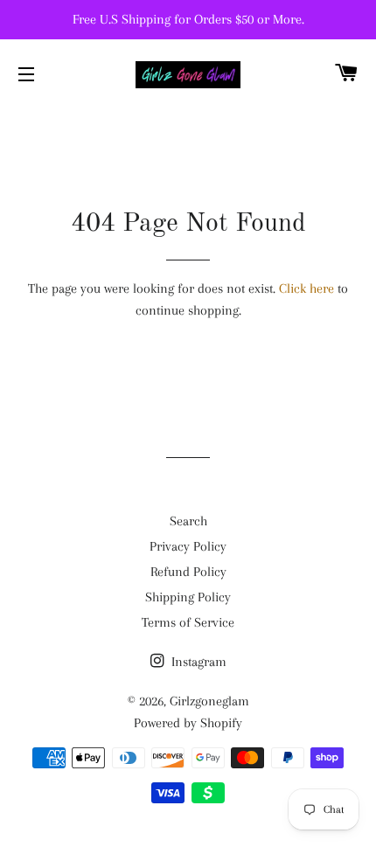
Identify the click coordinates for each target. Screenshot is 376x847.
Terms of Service (188, 622)
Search (188, 521)
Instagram (197, 662)
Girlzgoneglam (209, 701)
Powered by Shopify (188, 723)
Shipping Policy (188, 597)
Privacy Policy (188, 546)
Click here (306, 288)
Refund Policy (188, 572)
